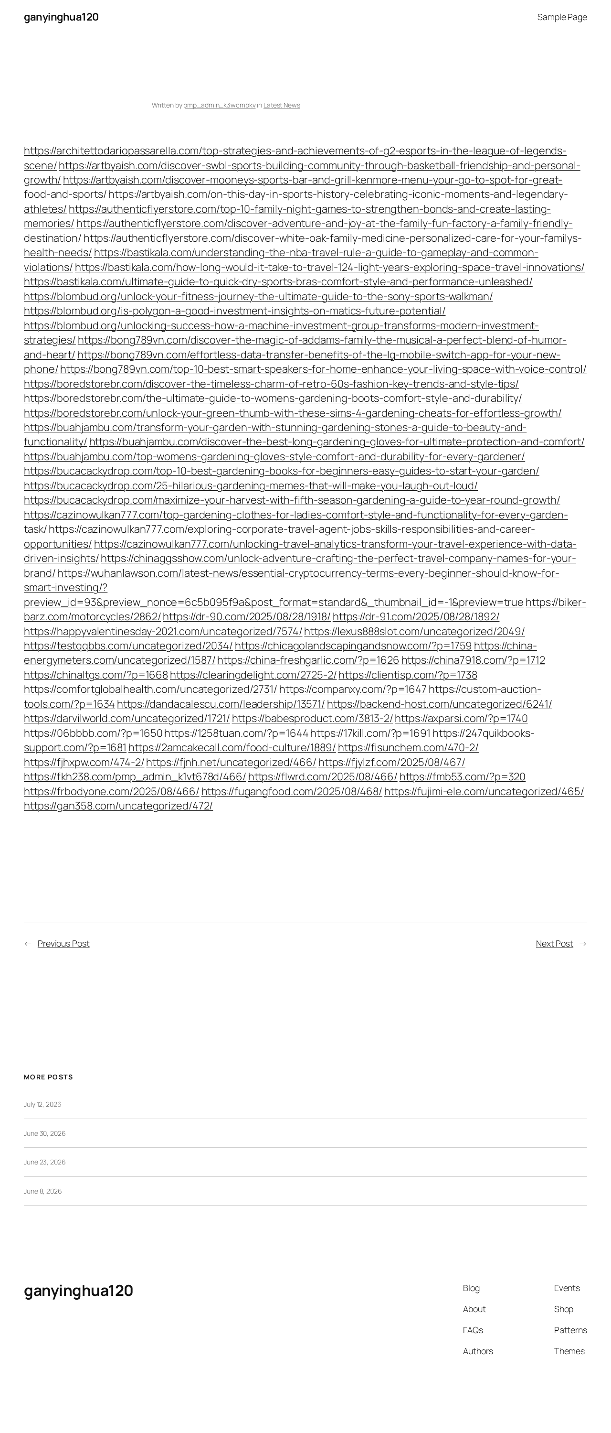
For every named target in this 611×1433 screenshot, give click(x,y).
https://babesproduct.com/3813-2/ (312, 718)
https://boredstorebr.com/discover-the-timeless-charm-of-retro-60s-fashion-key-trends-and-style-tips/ (271, 384)
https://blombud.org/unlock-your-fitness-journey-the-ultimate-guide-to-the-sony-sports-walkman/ (258, 296)
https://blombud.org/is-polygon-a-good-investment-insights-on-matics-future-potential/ (235, 310)
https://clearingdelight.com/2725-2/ (253, 675)
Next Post (554, 943)
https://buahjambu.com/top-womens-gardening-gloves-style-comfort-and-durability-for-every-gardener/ (274, 456)
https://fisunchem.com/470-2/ (408, 747)
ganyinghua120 (61, 17)
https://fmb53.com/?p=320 (463, 776)
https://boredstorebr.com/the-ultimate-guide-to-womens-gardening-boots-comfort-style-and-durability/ (273, 398)
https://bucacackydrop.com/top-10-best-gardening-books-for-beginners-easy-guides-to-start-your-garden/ (281, 470)
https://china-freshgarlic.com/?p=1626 (308, 660)
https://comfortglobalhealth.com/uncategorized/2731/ (150, 689)
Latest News (281, 104)
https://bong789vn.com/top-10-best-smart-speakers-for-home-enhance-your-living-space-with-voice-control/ (323, 369)
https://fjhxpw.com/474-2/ (84, 762)
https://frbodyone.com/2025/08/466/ (112, 791)
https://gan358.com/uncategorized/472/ (118, 805)
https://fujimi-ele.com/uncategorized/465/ (484, 791)
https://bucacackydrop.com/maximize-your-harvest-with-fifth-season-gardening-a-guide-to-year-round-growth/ (292, 500)
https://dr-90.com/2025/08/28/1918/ (247, 616)
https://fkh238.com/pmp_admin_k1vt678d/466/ (135, 776)
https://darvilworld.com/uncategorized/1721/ (127, 718)
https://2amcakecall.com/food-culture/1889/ (232, 747)
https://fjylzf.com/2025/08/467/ (391, 762)
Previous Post (64, 943)
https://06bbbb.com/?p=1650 (93, 733)
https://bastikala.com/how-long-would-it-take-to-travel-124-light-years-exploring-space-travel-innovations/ (330, 267)
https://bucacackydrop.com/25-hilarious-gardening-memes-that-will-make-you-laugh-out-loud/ (251, 485)
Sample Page (562, 16)
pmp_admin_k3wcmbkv (219, 104)
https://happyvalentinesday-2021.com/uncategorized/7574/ (163, 631)
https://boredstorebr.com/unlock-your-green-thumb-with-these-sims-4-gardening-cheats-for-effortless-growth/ (292, 413)
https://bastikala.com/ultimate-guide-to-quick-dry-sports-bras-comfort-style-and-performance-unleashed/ (278, 281)
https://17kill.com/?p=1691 (370, 733)
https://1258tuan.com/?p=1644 (236, 733)
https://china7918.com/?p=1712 (473, 660)
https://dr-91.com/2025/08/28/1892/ (416, 616)
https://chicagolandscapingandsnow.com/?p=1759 (354, 645)
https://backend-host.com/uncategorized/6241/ (439, 704)
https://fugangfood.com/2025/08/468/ (292, 791)
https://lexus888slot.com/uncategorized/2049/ (414, 631)
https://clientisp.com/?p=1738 (407, 675)
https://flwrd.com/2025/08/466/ (323, 776)
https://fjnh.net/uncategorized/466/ (231, 762)
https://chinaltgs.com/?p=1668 (96, 675)
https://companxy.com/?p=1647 (353, 689)
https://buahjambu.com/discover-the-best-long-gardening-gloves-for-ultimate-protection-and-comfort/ (337, 441)
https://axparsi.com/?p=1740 (461, 718)
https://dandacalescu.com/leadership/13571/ (221, 704)
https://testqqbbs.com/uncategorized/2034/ (128, 645)
